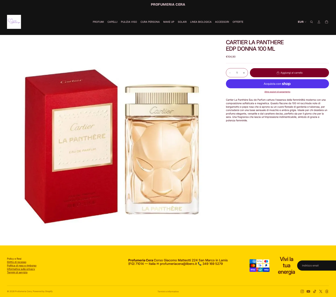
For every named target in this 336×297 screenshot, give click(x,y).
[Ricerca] (311, 22)
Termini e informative (168, 291)
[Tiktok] (315, 291)
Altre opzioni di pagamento (277, 92)
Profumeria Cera (23, 291)
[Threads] (327, 291)
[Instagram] (302, 291)
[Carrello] (326, 22)
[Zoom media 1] (112, 140)
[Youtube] (308, 291)
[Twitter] (321, 291)
